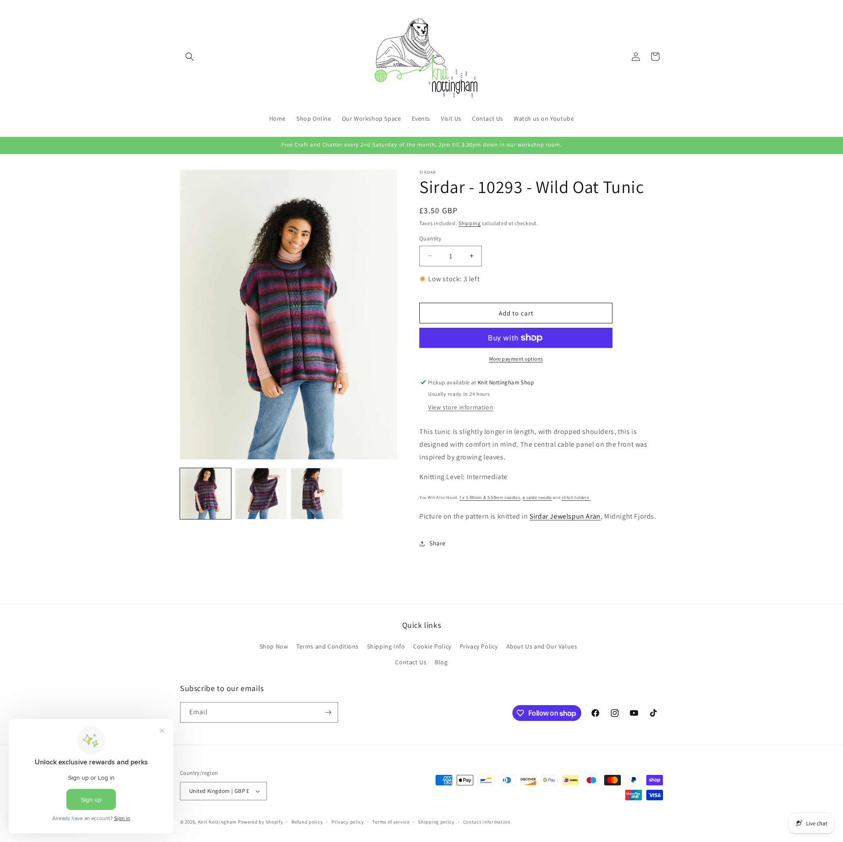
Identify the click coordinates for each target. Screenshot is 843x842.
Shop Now (273, 646)
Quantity (430, 238)
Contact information (487, 822)
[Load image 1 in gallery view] (205, 493)
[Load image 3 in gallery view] (316, 493)
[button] (189, 56)
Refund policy (307, 822)
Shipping (469, 223)
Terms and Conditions (327, 646)
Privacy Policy (479, 646)
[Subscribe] (328, 712)
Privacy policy (347, 822)
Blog (441, 662)
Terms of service (390, 822)
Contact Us (410, 662)
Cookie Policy (432, 646)
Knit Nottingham (217, 822)
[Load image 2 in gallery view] (260, 493)
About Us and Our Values (541, 646)
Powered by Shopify (260, 822)
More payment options (516, 358)
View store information (460, 407)
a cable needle (536, 497)
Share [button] (437, 543)
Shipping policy (436, 822)
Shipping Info (386, 646)
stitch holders (576, 497)
